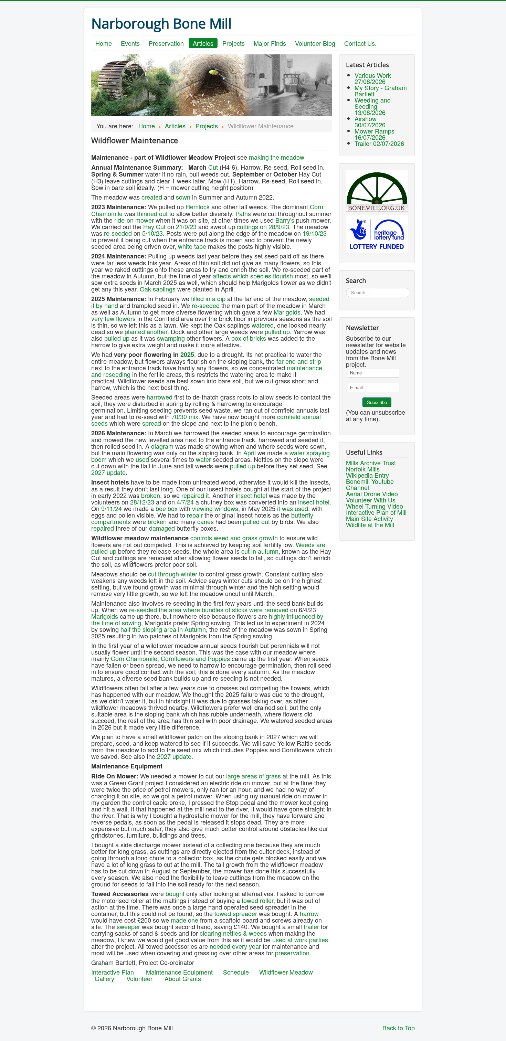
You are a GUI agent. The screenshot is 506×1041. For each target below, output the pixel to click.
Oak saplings (158, 288)
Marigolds (287, 311)
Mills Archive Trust (371, 462)
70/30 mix (184, 416)
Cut (213, 166)
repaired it (195, 495)
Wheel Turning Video (374, 506)
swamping (171, 337)
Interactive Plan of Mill (376, 512)
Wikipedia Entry (367, 475)
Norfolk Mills (363, 469)
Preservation (166, 43)
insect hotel (251, 495)
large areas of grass (253, 775)
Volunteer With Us (371, 500)
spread (151, 422)
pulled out (256, 521)
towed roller (257, 900)
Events (130, 43)
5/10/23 (152, 233)
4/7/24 (185, 501)
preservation (292, 952)
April (249, 452)
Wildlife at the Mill (370, 524)
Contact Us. (360, 43)
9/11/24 (111, 508)
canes (205, 521)
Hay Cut (154, 226)
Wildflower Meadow (286, 971)
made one (184, 919)
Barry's (284, 219)
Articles (203, 43)
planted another (146, 331)
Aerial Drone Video (372, 493)
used (142, 459)
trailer (311, 926)
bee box (167, 508)
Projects (233, 43)
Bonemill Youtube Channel (370, 484)
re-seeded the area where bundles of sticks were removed (208, 609)
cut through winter (172, 573)
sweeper (128, 926)
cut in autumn (259, 550)
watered (263, 324)
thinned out (152, 213)
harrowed (159, 396)
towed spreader (235, 913)
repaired (102, 527)
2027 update (108, 472)
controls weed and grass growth (234, 537)
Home (103, 43)
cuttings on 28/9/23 (263, 226)
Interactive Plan (112, 971)
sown (183, 196)
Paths (243, 213)
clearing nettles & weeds (233, 932)
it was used (292, 508)
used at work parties (300, 939)
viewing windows (214, 508)
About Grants (183, 978)
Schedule (236, 971)
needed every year (235, 946)
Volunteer (139, 978)
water (203, 459)
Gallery (104, 978)
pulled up (277, 331)
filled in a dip (208, 298)
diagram (162, 446)
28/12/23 (142, 501)
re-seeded (118, 233)
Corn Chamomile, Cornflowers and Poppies (170, 658)
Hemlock (198, 206)
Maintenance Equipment (179, 971)
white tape (192, 246)
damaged (162, 527)
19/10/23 (315, 233)
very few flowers (113, 318)
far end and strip (298, 361)
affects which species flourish (253, 275)
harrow (309, 913)
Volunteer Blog (315, 43)
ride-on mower (134, 219)
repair (195, 514)
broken (150, 495)
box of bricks (248, 337)
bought (175, 893)
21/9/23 (185, 226)
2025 (187, 354)
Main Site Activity (369, 518)
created (151, 196)
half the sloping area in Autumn (163, 629)
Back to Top (398, 1027)
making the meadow (276, 156)
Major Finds (270, 43)
